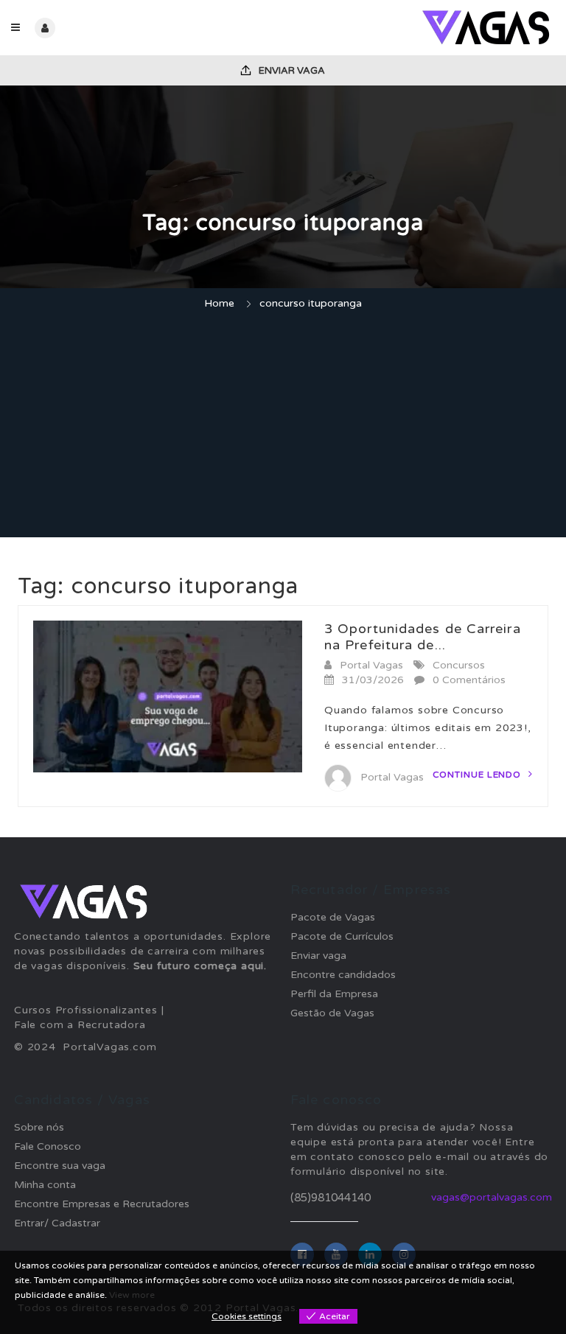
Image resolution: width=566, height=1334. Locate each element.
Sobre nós (39, 1127)
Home (219, 303)
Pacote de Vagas (332, 917)
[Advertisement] (283, 426)
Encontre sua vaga (59, 1165)
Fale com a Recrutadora (80, 1025)
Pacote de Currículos (342, 936)
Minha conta (45, 1184)
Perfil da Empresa (334, 994)
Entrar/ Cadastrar (57, 1223)
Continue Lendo (479, 774)
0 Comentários (469, 680)
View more (132, 1295)
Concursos (459, 665)
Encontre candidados (343, 974)
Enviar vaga (290, 71)
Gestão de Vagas (332, 1013)
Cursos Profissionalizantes (86, 1010)
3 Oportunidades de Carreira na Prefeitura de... (422, 637)
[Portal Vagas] (419, 27)
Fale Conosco (47, 1146)
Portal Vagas (371, 665)
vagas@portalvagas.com (491, 1197)
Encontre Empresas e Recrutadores (101, 1204)
